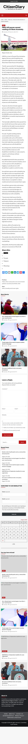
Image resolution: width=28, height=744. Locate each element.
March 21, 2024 (13, 31)
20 (14, 534)
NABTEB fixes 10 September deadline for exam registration (13, 472)
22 (21, 534)
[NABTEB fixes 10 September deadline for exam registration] (14, 644)
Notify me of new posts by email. (12, 430)
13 (14, 531)
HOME (6, 713)
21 (17, 534)
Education (5, 651)
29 (21, 537)
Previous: (13, 281)
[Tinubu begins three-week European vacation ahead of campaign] (14, 331)
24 (2, 537)
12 (10, 531)
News (4, 25)
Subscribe (14, 514)
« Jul (13, 544)
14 (17, 531)
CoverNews (23, 722)
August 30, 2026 (12, 320)
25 (6, 537)
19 (10, 534)
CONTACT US (19, 713)
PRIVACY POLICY (19, 715)
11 (6, 531)
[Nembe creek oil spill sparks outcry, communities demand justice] (14, 564)
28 (17, 537)
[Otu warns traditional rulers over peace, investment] (14, 357)
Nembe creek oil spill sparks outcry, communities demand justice (14, 452)
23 (25, 534)
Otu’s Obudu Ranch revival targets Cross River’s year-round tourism (13, 459)
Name (4, 408)
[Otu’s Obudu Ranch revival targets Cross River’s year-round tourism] (14, 306)
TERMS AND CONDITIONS (14, 717)
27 (14, 537)
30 (25, 537)
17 (2, 534)
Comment (5, 389)
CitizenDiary (5, 31)
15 (21, 531)
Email (16, 408)
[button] (2, 15)
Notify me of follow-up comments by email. (14, 427)
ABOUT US (12, 713)
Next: (10, 287)
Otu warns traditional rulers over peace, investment (11, 478)
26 (10, 537)
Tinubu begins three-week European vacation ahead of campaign (13, 465)
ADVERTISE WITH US (8, 715)
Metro (4, 570)
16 (25, 531)
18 (6, 534)
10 (2, 531)
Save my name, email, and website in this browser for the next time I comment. (12, 424)
